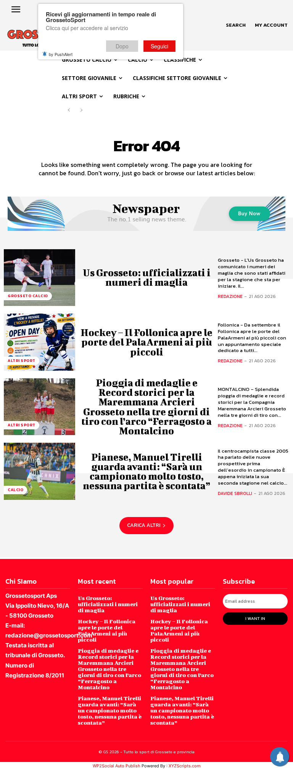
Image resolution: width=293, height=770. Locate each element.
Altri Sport (21, 360)
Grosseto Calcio (28, 296)
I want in (255, 618)
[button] (236, 25)
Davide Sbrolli (235, 493)
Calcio (15, 490)
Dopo (122, 46)
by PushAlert (60, 54)
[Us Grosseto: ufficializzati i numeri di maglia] (39, 277)
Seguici (159, 46)
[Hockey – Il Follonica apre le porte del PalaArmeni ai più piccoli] (39, 342)
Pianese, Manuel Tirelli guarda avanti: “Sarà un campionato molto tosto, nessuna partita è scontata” (146, 471)
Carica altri (143, 525)
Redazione (230, 296)
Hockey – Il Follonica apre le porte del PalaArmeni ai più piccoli (146, 342)
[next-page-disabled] (81, 110)
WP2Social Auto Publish (116, 765)
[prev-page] (69, 110)
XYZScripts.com (185, 765)
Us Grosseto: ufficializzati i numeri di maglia (147, 277)
